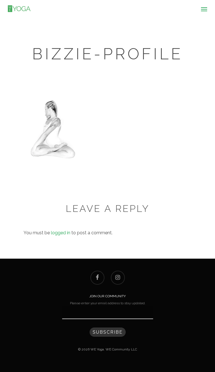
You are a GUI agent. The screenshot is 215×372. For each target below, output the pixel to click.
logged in (60, 232)
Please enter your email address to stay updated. (107, 303)
